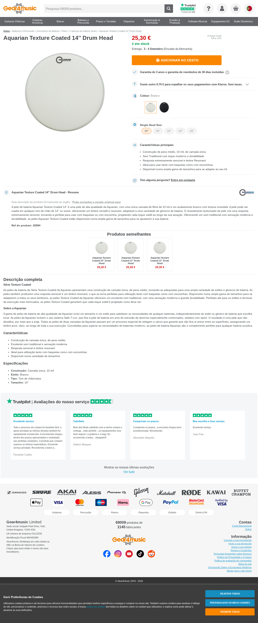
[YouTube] (129, 556)
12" (169, 130)
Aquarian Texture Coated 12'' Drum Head (159, 260)
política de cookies (95, 606)
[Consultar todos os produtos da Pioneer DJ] (119, 492)
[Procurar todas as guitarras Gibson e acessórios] (144, 492)
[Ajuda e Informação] (208, 8)
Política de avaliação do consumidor (233, 560)
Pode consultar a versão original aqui (96, 202)
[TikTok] (140, 556)
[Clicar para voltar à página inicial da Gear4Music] (19, 8)
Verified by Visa (221, 502)
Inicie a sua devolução (240, 543)
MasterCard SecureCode (197, 502)
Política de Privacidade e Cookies (234, 557)
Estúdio (172, 512)
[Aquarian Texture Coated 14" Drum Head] (65, 92)
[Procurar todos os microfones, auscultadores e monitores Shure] (44, 492)
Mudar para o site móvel (239, 571)
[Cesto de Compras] (236, 8)
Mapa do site (245, 564)
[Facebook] (106, 556)
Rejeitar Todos (230, 593)
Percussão (85, 512)
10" (158, 130)
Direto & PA (201, 512)
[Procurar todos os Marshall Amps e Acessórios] (169, 492)
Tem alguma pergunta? (167, 180)
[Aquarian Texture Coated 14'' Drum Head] (150, 107)
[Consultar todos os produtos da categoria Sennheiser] (19, 492)
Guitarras (57, 512)
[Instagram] (118, 556)
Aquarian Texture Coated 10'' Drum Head (101, 260)
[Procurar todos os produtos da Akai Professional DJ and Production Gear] (69, 492)
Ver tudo (129, 471)
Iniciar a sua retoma (241, 547)
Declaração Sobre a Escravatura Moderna (230, 567)
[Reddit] (151, 556)
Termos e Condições (241, 550)
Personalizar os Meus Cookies (230, 602)
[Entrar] (222, 8)
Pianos (114, 512)
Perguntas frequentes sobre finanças (233, 554)
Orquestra (143, 512)
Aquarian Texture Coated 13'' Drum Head (130, 260)
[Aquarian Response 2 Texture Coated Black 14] (164, 107)
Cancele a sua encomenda (238, 540)
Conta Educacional (242, 526)
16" (192, 130)
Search (169, 8)
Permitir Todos (230, 612)
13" (180, 130)
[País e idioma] (249, 8)
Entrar (248, 529)
